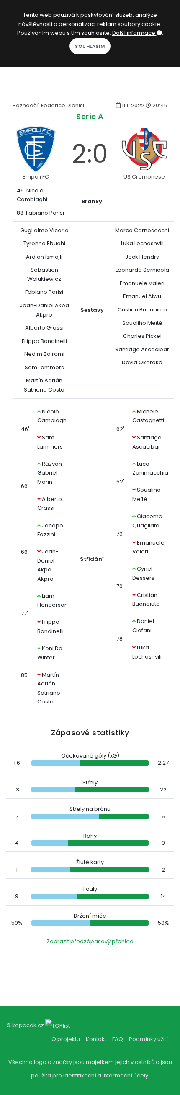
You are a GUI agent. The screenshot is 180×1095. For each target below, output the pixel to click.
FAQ (117, 1039)
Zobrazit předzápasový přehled (90, 941)
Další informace (134, 33)
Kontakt (96, 1039)
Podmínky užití (148, 1039)
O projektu (65, 1039)
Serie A (90, 116)
